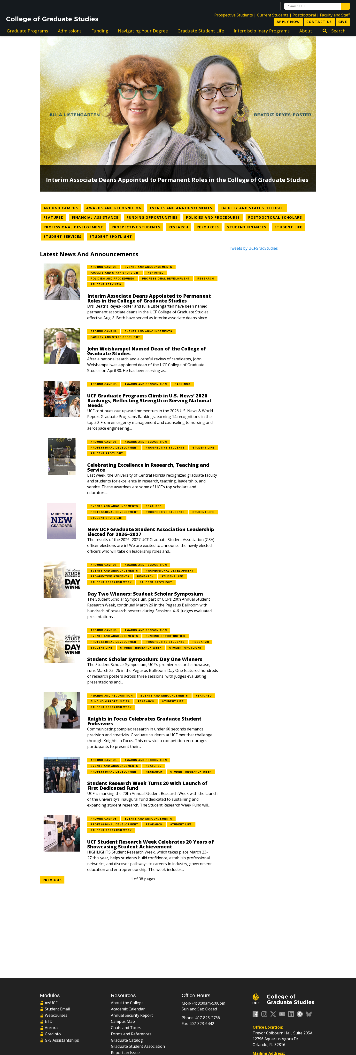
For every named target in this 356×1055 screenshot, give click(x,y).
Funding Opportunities (153, 217)
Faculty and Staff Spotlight (254, 207)
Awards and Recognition (115, 207)
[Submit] (345, 6)
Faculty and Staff (335, 15)
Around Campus (62, 207)
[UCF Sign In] (262, 6)
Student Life (290, 227)
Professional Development (75, 227)
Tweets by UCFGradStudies (253, 248)
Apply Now (288, 21)
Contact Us (319, 21)
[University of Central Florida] (45, 6)
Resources (209, 227)
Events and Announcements (182, 207)
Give (342, 21)
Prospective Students (233, 15)
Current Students (272, 15)
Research (180, 227)
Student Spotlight (112, 236)
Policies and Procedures (214, 217)
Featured (55, 217)
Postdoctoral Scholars (276, 217)
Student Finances (248, 227)
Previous (52, 879)
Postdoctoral (304, 15)
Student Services (64, 236)
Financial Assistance (96, 217)
